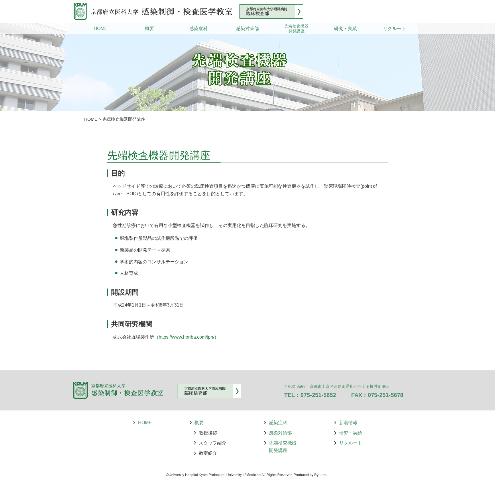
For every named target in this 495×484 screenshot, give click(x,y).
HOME (100, 28)
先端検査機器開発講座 (296, 28)
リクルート (394, 28)
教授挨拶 (208, 432)
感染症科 (198, 28)
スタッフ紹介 (212, 442)
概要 (149, 28)
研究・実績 (345, 28)
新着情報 (348, 422)
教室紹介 (208, 453)
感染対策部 (247, 28)
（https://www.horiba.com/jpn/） (186, 337)
